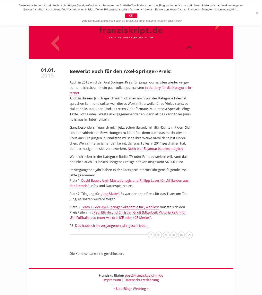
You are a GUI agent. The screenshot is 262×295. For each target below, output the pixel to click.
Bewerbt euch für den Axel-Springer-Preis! (121, 71)
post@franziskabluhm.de (144, 275)
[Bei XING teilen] (166, 234)
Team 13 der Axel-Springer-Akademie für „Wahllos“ (120, 207)
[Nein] (257, 13)
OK (131, 15)
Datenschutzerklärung (141, 280)
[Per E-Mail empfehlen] (182, 234)
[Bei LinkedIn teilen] (174, 234)
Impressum (112, 280)
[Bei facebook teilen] (151, 234)
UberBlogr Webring (131, 288)
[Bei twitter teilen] (159, 234)
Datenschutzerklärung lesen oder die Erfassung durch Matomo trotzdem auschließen (132, 20)
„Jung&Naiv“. (110, 193)
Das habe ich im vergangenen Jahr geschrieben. (111, 225)
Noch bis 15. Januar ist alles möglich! (156, 148)
